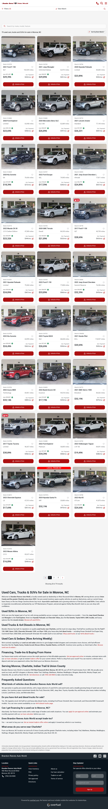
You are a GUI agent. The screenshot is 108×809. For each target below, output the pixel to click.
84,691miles (100, 447)
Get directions (34, 675)
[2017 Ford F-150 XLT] (90, 210)
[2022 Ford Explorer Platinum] (54, 425)
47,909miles (29, 231)
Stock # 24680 (43, 441)
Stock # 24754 (78, 64)
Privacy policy (33, 775)
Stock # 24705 (43, 279)
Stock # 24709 (7, 333)
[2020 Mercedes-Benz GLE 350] (54, 102)
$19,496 (78, 452)
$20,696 (78, 345)
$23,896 (78, 76)
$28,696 (78, 237)
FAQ (29, 772)
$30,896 (7, 452)
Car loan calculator (57, 772)
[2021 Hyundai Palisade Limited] (18, 264)
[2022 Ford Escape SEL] (54, 156)
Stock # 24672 (7, 495)
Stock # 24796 (7, 441)
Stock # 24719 (7, 226)
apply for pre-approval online (78, 712)
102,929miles (29, 70)
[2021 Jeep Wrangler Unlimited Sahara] (54, 48)
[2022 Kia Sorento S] (18, 318)
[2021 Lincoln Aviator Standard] (90, 102)
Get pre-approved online (75, 656)
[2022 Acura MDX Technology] (18, 372)
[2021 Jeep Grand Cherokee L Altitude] (90, 156)
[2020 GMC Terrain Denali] (54, 210)
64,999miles (29, 339)
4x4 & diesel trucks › (87, 634)
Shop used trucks (69, 634)
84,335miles (64, 231)
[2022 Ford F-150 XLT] (54, 264)
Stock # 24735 (43, 226)
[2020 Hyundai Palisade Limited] (90, 48)
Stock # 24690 (78, 279)
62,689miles (64, 124)
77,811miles (100, 178)
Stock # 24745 (7, 549)
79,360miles (29, 285)
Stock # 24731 (7, 279)
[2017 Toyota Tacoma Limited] (18, 425)
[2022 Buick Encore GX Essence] (54, 372)
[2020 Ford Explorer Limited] (18, 102)
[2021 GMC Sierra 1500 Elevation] (90, 372)
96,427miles (29, 447)
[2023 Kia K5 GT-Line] (90, 479)
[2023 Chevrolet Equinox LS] (18, 479)
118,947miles (100, 339)
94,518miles (64, 393)
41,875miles (100, 500)
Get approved (33, 779)
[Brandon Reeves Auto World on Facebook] (94, 756)
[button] (97, 3)
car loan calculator (11, 659)
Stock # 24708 (78, 495)
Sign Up (89, 789)
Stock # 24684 (7, 118)
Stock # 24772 (78, 387)
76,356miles (100, 285)
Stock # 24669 (7, 172)
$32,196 (78, 398)
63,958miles (29, 124)
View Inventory (33, 769)
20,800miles (64, 500)
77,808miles (64, 285)
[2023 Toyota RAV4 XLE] (54, 318)
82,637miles (29, 554)
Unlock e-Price (19, 84)
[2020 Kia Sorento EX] (18, 156)
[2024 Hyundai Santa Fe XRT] (54, 479)
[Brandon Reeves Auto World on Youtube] (99, 756)
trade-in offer (34, 659)
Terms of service (57, 779)
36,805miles (64, 447)
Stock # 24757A (43, 495)
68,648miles (64, 339)
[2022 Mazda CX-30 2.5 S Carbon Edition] (18, 210)
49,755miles (100, 231)
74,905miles (64, 178)
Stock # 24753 (78, 441)
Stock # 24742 (43, 64)
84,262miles (100, 393)
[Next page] (62, 577)
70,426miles (29, 178)
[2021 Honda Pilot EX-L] (90, 318)
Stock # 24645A (79, 333)
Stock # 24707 (43, 172)
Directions (32, 782)
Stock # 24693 (43, 387)
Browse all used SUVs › (32, 620)
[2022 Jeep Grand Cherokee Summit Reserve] (90, 264)
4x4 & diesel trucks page (44, 703)
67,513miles (29, 500)
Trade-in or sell (56, 775)
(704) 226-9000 (50, 675)
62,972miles (64, 70)
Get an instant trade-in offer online (36, 722)
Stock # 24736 (7, 387)
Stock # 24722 (43, 333)
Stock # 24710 (78, 118)
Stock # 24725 (7, 64)
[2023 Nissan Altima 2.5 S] (18, 533)
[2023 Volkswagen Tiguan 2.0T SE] (90, 425)
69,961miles (29, 393)
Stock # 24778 (78, 226)
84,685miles (100, 70)
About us (54, 769)
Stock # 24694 (78, 172)
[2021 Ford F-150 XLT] (18, 48)
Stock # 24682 (43, 118)
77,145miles (100, 124)
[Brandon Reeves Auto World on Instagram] (103, 756)
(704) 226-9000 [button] (10, 776)
